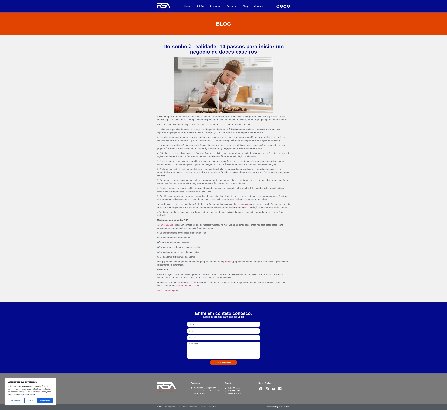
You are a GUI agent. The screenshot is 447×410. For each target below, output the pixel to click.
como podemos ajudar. (167, 290)
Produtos (215, 6)
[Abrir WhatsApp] (441, 404)
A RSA (200, 6)
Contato (258, 6)
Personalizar (15, 400)
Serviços (231, 6)
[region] (30, 391)
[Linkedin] (288, 6)
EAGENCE (285, 407)
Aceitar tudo (45, 400)
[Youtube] (284, 6)
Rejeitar (30, 400)
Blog (245, 6)
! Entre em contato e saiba (186, 286)
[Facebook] (277, 6)
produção (227, 262)
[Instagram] (281, 6)
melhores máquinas (240, 204)
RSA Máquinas (166, 225)
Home (187, 6)
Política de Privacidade (208, 407)
